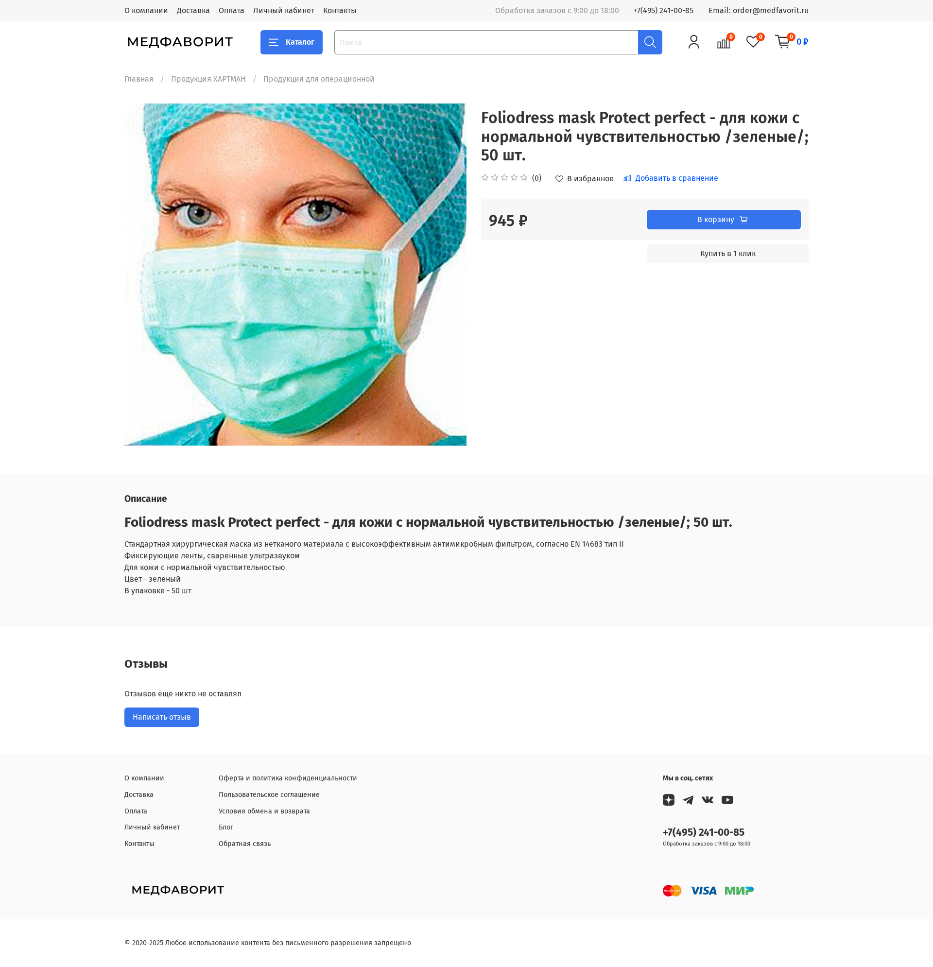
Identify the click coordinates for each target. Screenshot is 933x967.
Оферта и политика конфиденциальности (288, 778)
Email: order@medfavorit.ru (758, 10)
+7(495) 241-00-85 (663, 10)
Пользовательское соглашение (269, 795)
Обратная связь (245, 844)
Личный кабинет (283, 10)
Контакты (340, 10)
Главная (139, 79)
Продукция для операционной (319, 79)
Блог (226, 827)
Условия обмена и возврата (264, 811)
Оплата (231, 10)
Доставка (193, 10)
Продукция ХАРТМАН (208, 79)
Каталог (300, 42)
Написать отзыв (162, 717)
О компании (146, 10)
